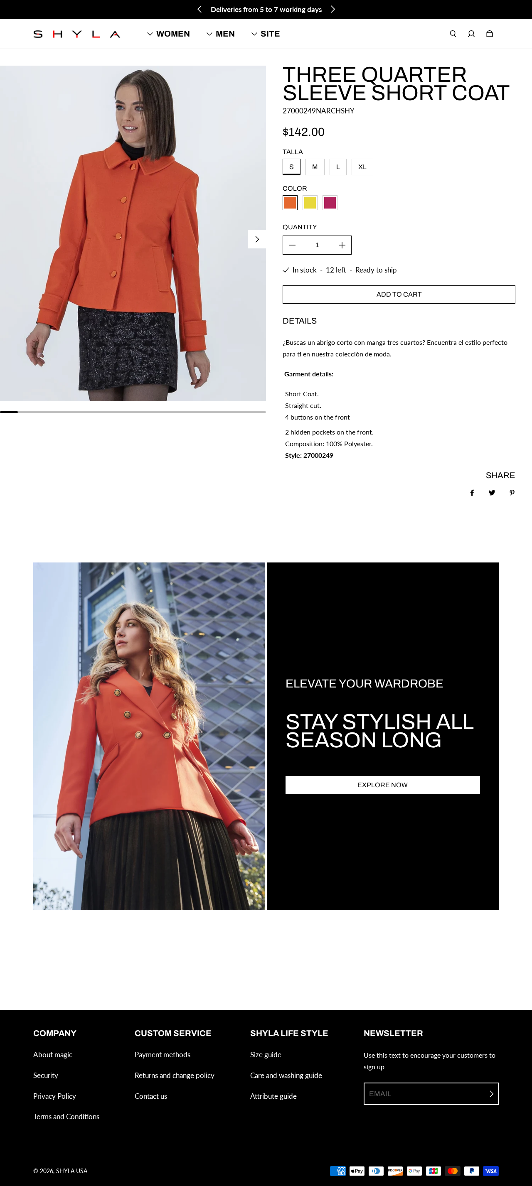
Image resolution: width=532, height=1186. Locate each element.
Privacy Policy (54, 1096)
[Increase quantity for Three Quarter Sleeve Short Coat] (342, 245)
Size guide (265, 1054)
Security (45, 1075)
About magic (52, 1054)
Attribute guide (273, 1096)
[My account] (471, 34)
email (380, 1094)
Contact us (151, 1096)
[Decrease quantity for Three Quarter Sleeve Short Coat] (292, 245)
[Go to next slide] (332, 9)
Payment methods (162, 1054)
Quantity (300, 227)
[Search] (453, 34)
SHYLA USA (71, 1170)
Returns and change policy (174, 1075)
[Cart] (489, 34)
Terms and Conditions (66, 1116)
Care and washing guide (286, 1075)
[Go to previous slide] (200, 9)
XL (362, 166)
